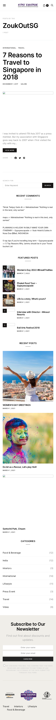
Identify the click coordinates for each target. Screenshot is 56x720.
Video (6, 607)
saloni (24, 84)
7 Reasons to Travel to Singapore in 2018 (22, 66)
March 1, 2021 (23, 289)
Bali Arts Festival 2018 (28, 327)
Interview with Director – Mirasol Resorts (33, 313)
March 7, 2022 (23, 273)
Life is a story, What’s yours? (31, 298)
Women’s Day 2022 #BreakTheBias (35, 270)
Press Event (9, 591)
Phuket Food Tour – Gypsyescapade (27, 284)
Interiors (7, 568)
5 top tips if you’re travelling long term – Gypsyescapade (28, 240)
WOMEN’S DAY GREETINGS (17, 405)
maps (5, 217)
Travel (21, 48)
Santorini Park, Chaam (14, 528)
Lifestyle (7, 583)
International (9, 48)
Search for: (8, 181)
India (5, 560)
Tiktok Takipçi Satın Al (12, 207)
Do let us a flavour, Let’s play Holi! (20, 467)
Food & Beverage (12, 552)
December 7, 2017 (10, 84)
